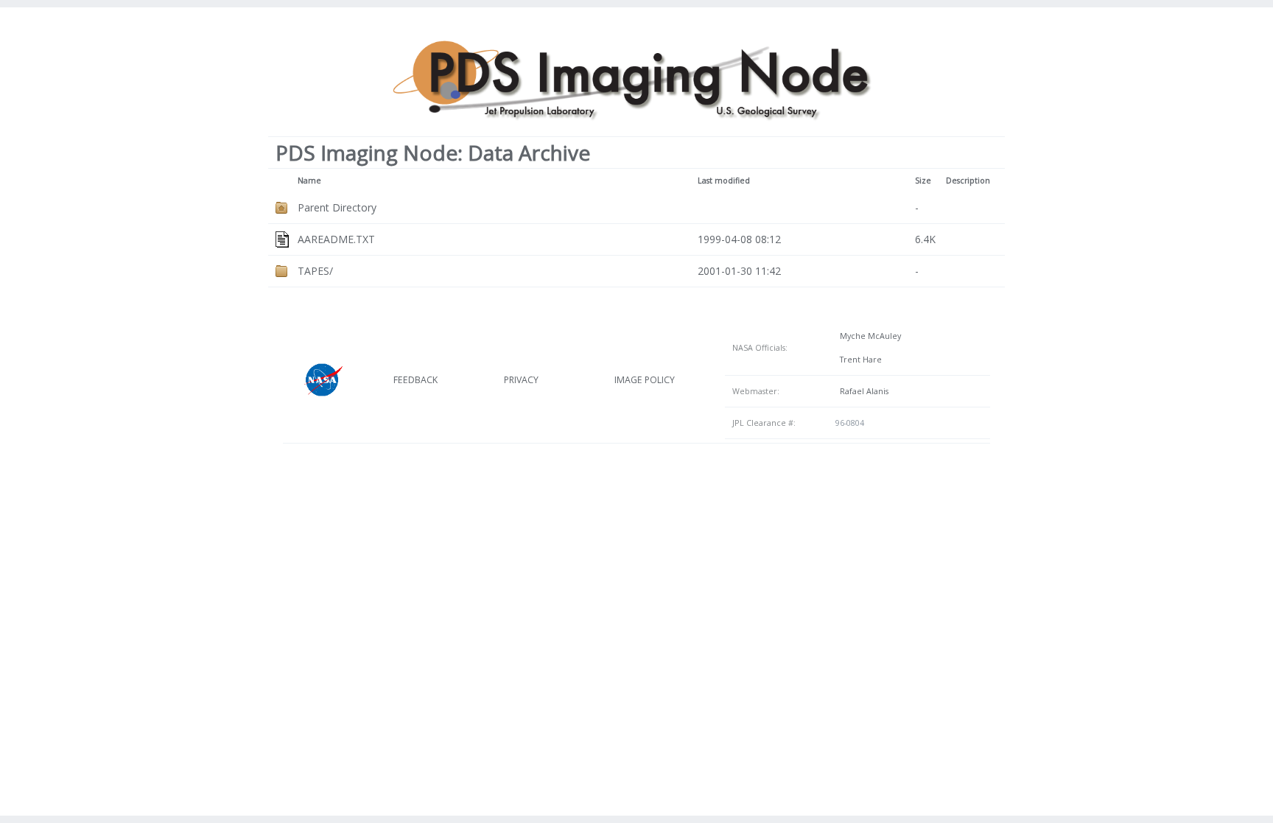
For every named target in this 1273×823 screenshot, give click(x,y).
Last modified (724, 180)
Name (309, 180)
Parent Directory (337, 207)
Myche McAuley (868, 336)
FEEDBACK (415, 380)
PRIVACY (521, 380)
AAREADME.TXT (336, 239)
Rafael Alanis (861, 391)
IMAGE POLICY (644, 380)
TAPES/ (315, 271)
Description (968, 180)
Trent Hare (858, 359)
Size (923, 180)
